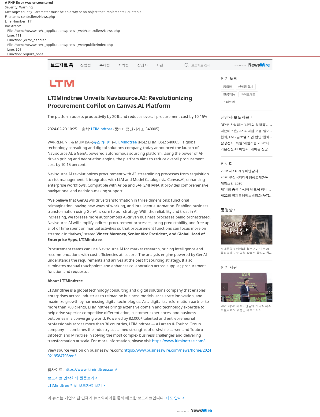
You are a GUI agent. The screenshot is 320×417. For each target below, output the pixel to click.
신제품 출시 (245, 86)
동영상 (227, 209)
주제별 (104, 65)
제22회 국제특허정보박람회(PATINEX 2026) (253, 195)
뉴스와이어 (102, 142)
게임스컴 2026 (231, 183)
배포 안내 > (175, 397)
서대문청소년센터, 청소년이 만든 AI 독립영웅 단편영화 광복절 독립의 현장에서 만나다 (246, 253)
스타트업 (229, 102)
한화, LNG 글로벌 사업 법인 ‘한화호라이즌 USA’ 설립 (259, 137)
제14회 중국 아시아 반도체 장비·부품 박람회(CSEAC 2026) (263, 189)
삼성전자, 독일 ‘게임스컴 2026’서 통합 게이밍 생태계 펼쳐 (263, 143)
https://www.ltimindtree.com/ (178, 340)
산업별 (85, 65)
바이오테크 (248, 94)
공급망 (227, 86)
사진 (159, 65)
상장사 (142, 65)
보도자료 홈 (61, 65)
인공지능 (229, 94)
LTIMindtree (101, 128)
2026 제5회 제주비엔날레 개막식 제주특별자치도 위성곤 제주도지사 (246, 308)
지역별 (123, 65)
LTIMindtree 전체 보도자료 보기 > (76, 385)
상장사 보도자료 (235, 117)
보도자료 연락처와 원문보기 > (72, 377)
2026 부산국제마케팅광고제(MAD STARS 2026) (255, 177)
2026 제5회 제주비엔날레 (239, 171)
